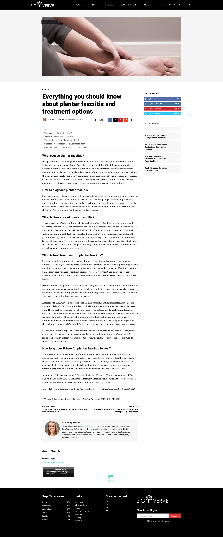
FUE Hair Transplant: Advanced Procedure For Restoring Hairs (155, 158)
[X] (175, 5)
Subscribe (175, 516)
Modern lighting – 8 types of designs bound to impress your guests (115, 410)
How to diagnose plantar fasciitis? (59, 136)
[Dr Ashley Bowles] (45, 119)
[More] (131, 120)
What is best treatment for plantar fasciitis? (64, 144)
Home (46, 22)
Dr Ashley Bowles (56, 119)
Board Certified (86, 426)
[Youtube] (179, 5)
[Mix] (126, 120)
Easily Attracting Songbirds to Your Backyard (156, 169)
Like (178, 99)
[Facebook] (165, 5)
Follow (176, 103)
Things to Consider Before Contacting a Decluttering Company (56, 471)
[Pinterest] (170, 5)
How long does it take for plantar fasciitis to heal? (67, 147)
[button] (189, 5)
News (48, 467)
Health (52, 22)
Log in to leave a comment (53, 462)
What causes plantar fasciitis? (58, 133)
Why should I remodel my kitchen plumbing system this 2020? (65, 410)
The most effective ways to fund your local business (156, 136)
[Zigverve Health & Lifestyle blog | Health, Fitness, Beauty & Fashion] (50, 5)
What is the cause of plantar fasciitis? (61, 140)
